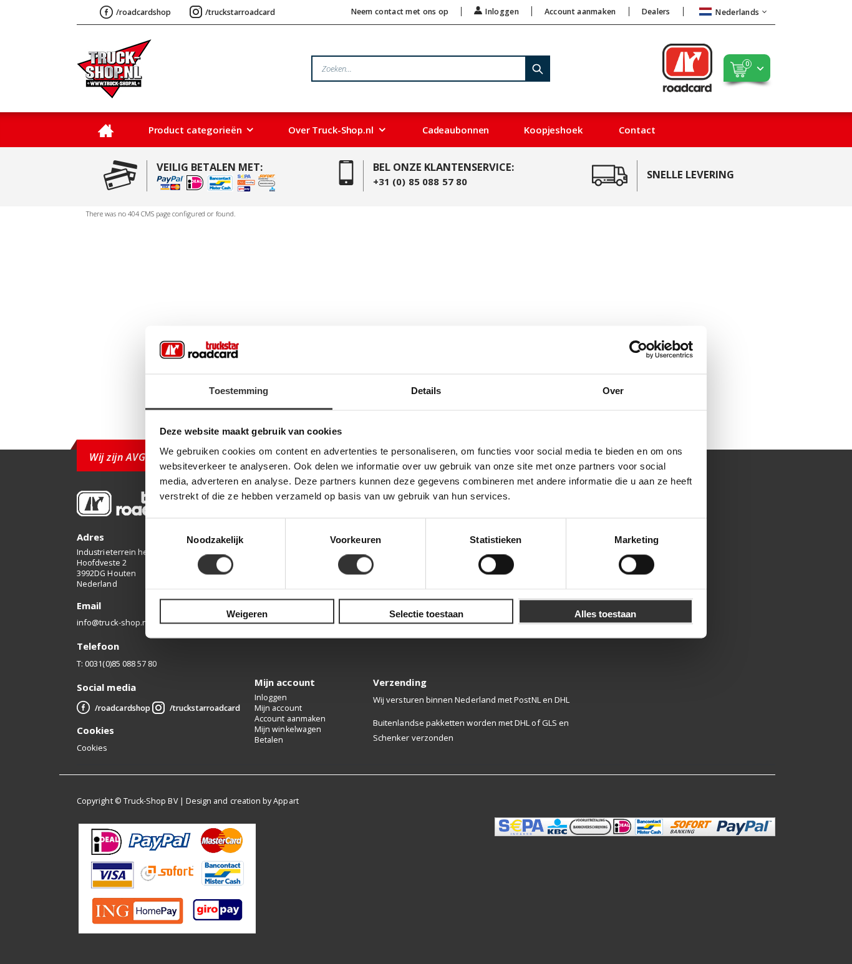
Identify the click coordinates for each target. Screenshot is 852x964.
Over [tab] (613, 390)
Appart (285, 801)
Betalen (268, 740)
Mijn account (278, 708)
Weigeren (247, 614)
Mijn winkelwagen (287, 729)
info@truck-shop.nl (113, 622)
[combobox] (430, 68)
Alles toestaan (605, 614)
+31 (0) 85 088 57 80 (420, 181)
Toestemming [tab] (238, 390)
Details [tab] (426, 390)
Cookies (92, 747)
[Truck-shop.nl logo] (114, 69)
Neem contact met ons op (400, 11)
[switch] (356, 566)
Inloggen (501, 11)
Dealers (656, 11)
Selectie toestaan (426, 614)
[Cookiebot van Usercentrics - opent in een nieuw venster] (638, 349)
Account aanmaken (580, 11)
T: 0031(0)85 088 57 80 (117, 663)
